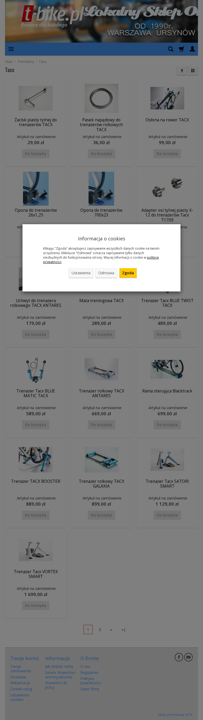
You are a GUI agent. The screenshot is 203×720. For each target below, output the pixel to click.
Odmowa (106, 272)
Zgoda (128, 272)
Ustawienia (81, 272)
